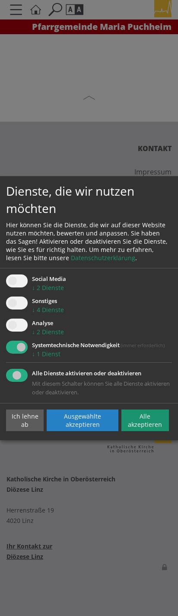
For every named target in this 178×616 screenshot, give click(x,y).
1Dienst (46, 354)
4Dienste (48, 310)
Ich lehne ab (25, 420)
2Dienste (48, 288)
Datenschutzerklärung (103, 258)
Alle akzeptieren (145, 420)
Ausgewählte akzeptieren (82, 420)
